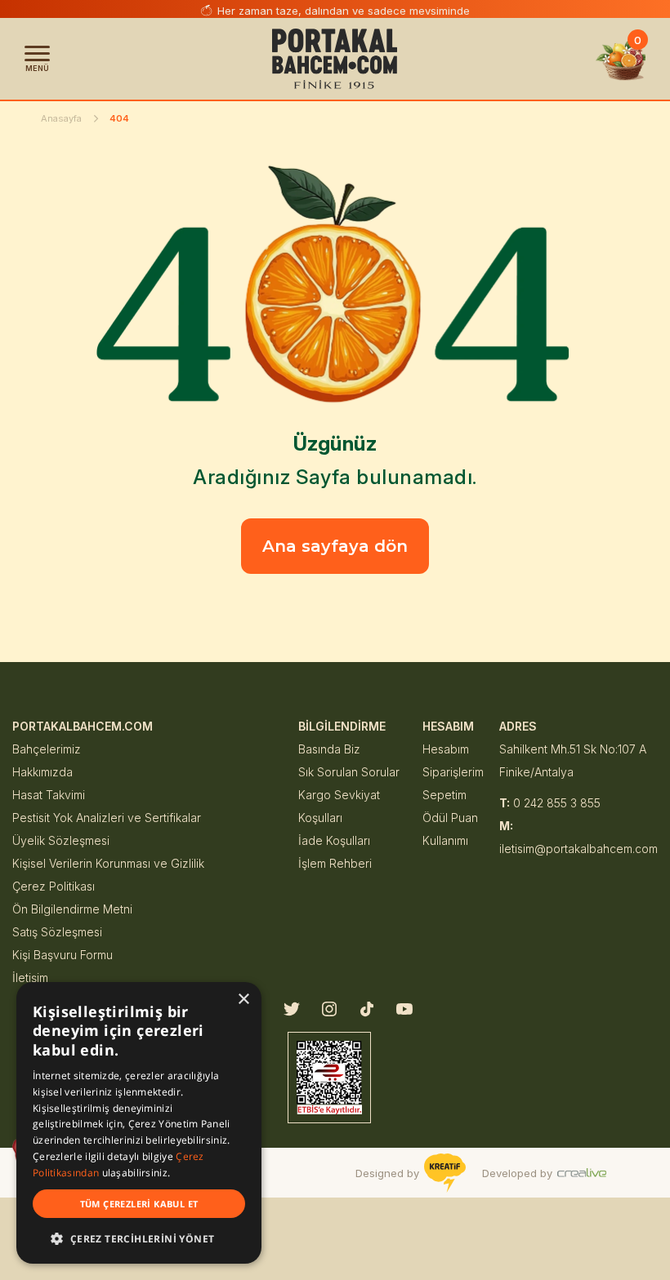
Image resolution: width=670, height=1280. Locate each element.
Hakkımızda (42, 772)
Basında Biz (329, 749)
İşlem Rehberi (335, 863)
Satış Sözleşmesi (57, 932)
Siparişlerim (453, 772)
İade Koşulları (334, 840)
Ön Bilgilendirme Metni (72, 909)
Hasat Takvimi (48, 795)
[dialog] (138, 1123)
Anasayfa (61, 118)
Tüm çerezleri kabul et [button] (139, 1204)
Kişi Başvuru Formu (62, 955)
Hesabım (445, 749)
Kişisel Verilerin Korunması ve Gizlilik (108, 863)
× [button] (243, 999)
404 (119, 118)
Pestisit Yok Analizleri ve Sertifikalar (106, 817)
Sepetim (444, 795)
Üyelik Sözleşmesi (60, 840)
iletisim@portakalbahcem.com (578, 837)
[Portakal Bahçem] (334, 59)
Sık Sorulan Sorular (349, 772)
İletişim (30, 977)
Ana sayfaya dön (335, 546)
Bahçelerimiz (46, 749)
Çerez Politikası (53, 886)
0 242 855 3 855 (550, 803)
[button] (139, 1238)
